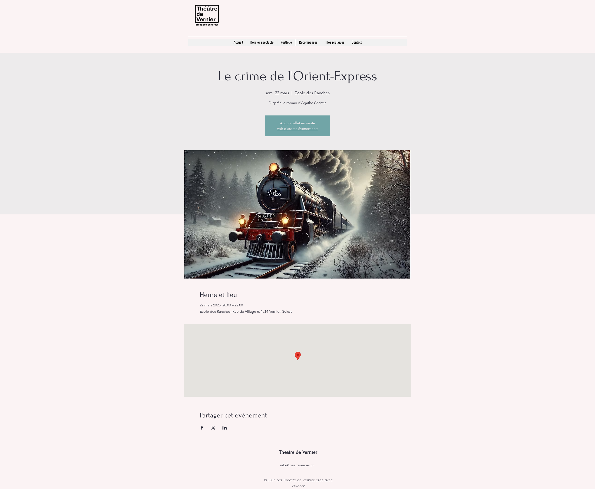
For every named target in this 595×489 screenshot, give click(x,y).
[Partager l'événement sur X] (213, 428)
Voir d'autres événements (297, 128)
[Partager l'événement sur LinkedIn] (224, 428)
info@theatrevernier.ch (297, 465)
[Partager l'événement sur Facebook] (202, 428)
